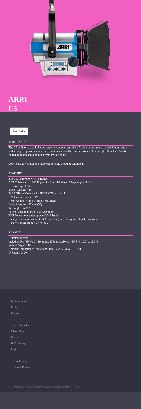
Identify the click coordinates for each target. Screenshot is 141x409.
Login (14, 349)
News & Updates (22, 367)
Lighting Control (19, 301)
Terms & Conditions (21, 325)
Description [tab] (19, 131)
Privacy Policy (18, 331)
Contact (15, 313)
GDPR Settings (18, 343)
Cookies (15, 337)
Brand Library (21, 362)
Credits (14, 307)
